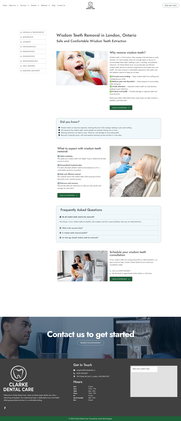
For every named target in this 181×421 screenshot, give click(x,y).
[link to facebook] (5, 408)
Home (5, 5)
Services (23, 5)
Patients (33, 5)
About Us (12, 5)
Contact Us (61, 5)
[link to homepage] (90, 5)
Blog (53, 5)
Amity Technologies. (105, 418)
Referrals (44, 5)
